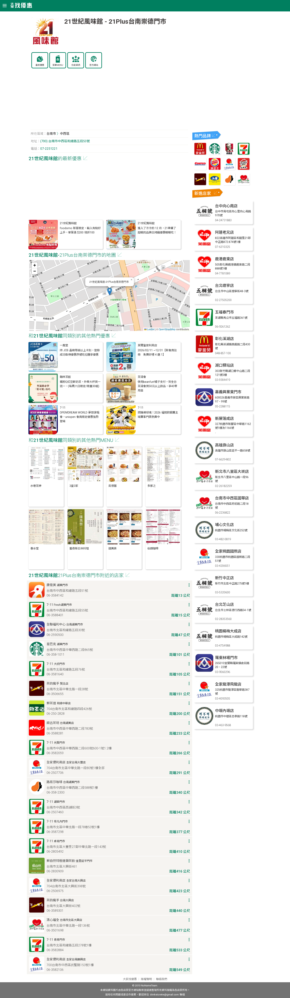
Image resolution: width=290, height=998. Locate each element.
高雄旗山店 (224, 445)
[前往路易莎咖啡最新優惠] (229, 184)
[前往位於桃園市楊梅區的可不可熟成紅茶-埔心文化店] (204, 538)
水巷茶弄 (35, 486)
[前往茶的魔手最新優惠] (200, 184)
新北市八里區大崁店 (232, 471)
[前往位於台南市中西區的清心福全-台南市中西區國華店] (204, 511)
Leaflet (150, 329)
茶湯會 (142, 377)
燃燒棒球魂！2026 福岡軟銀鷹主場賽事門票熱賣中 (158, 415)
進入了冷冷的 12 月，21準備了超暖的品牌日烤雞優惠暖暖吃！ (157, 230)
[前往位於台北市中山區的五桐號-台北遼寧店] (204, 298)
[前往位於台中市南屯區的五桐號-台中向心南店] (204, 219)
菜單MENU (57, 65)
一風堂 (64, 345)
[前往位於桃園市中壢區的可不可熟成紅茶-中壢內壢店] (204, 724)
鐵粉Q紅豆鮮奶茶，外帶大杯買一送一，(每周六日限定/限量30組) (80, 384)
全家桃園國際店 (228, 551)
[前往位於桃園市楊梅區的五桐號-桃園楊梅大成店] (204, 644)
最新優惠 (40, 65)
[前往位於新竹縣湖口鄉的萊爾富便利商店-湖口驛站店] (204, 378)
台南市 (51, 134)
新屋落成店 (224, 418)
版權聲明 (146, 979)
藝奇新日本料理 (79, 548)
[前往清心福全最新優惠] (244, 184)
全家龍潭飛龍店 (228, 684)
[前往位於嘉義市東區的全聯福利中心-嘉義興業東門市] (204, 405)
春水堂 (34, 548)
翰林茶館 (65, 377)
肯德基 (112, 486)
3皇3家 (73, 486)
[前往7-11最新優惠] (244, 154)
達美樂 (112, 548)
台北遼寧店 (224, 285)
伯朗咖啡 (152, 548)
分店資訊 (75, 65)
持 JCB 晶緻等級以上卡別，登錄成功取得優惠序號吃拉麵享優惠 (80, 352)
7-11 (62, 407)
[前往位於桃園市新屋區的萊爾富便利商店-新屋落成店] (204, 431)
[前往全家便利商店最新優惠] (229, 169)
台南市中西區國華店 (232, 498)
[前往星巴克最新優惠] (215, 154)
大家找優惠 (130, 979)
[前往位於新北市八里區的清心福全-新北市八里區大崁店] (204, 484)
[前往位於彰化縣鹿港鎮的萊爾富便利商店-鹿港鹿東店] (204, 272)
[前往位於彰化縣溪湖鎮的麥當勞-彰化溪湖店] (204, 352)
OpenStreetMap (167, 329)
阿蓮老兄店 (224, 232)
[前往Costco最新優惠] (200, 169)
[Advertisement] (109, 101)
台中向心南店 (226, 206)
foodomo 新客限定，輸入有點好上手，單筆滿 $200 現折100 (80, 230)
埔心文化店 (224, 524)
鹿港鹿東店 (224, 259)
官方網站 (93, 65)
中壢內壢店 (224, 710)
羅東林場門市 (226, 657)
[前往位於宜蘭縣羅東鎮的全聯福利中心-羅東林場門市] (204, 671)
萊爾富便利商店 (147, 345)
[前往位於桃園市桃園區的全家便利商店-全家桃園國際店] (204, 564)
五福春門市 (224, 312)
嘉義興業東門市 (228, 392)
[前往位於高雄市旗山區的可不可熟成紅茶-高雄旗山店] (204, 458)
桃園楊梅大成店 (228, 631)
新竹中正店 (224, 578)
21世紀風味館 (68, 223)
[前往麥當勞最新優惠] (200, 154)
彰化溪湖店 (224, 338)
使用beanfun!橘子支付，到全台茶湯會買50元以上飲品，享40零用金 (157, 386)
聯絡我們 (161, 979)
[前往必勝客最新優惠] (244, 169)
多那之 (151, 486)
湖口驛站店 (224, 365)
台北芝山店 (224, 604)
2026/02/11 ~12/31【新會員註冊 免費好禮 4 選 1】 (157, 352)
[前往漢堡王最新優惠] (215, 169)
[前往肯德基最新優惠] (229, 154)
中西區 (64, 134)
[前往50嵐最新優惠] (215, 184)
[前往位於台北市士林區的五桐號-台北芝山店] (204, 617)
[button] (109, 291)
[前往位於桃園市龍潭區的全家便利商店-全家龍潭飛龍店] (204, 697)
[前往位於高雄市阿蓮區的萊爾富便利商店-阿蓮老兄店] (204, 245)
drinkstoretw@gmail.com (164, 994)
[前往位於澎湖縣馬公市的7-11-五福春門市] (204, 325)
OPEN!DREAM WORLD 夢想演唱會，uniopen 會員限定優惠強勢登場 (79, 417)
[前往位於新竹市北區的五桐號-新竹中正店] (204, 591)
